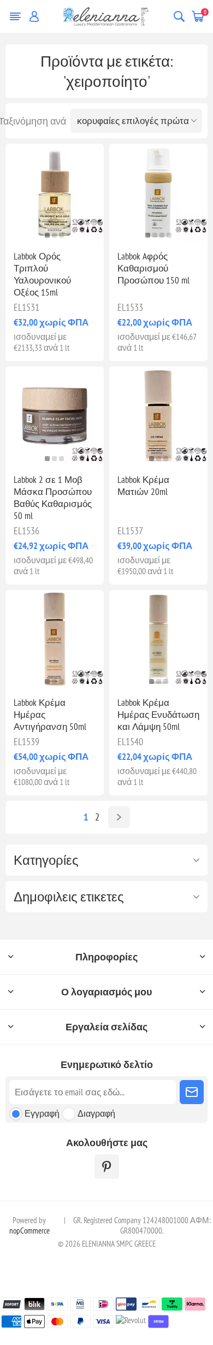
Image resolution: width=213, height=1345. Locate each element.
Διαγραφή (96, 1113)
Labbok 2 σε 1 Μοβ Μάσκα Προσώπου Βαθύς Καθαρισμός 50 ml (53, 498)
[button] (47, 235)
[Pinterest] (106, 1166)
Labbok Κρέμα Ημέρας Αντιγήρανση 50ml (50, 715)
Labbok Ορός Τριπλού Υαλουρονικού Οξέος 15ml (42, 274)
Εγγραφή (42, 1113)
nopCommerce (29, 1230)
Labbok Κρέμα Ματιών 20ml (143, 486)
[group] (54, 193)
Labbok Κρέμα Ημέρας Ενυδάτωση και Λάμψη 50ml (158, 715)
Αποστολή (192, 1092)
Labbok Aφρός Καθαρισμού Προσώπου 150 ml (153, 268)
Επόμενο (119, 817)
